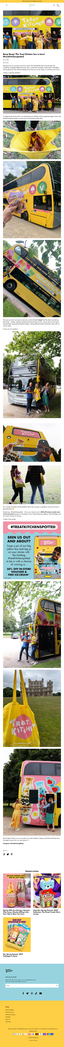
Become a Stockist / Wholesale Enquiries (18, 1029)
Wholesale (7, 1017)
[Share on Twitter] (8, 855)
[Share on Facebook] (4, 855)
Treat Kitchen (35, 1037)
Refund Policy (53, 1029)
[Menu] (8, 5)
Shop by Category (9, 1010)
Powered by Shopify (33, 1040)
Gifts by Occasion (9, 1012)
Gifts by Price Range (10, 1014)
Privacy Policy (44, 1029)
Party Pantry (8, 1021)
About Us (7, 1019)
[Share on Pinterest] (11, 855)
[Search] (54, 5)
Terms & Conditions (34, 1029)
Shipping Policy (33, 1031)
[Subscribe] (56, 986)
